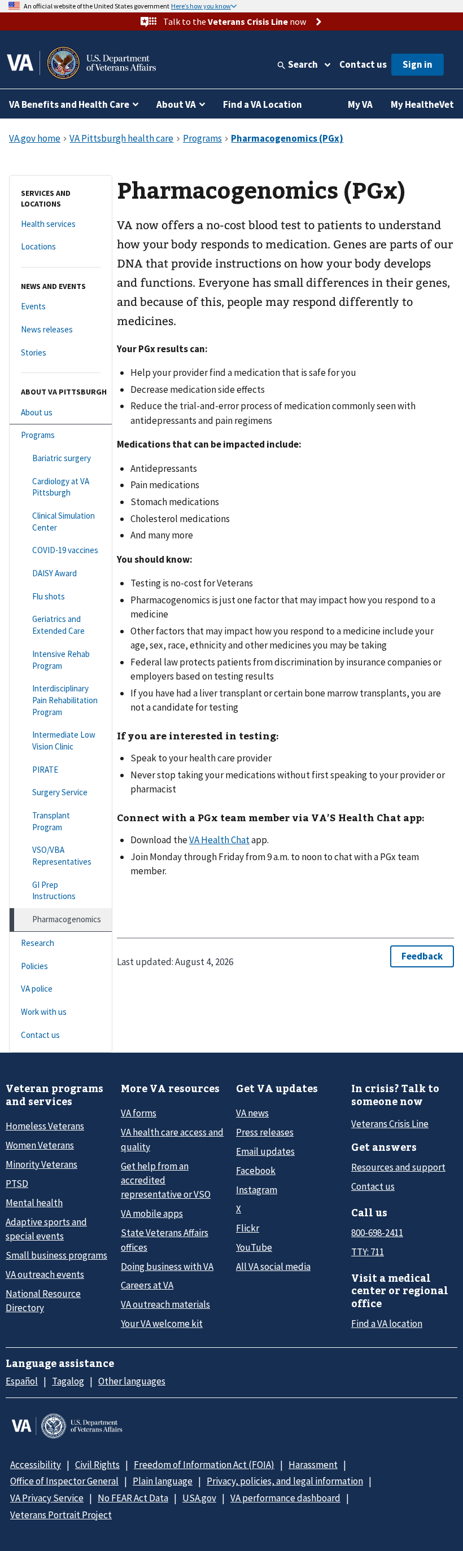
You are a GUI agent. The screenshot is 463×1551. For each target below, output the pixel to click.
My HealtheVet (422, 104)
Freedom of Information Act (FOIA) (204, 1464)
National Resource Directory (43, 1300)
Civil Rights (97, 1464)
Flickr (247, 1228)
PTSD (17, 1183)
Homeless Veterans (45, 1126)
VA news (252, 1113)
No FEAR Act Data (133, 1498)
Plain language (163, 1481)
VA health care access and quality (172, 1139)
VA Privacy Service (47, 1498)
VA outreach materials (165, 1304)
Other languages (131, 1381)
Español (22, 1381)
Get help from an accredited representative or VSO (166, 1180)
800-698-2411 (377, 1232)
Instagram (256, 1190)
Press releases (265, 1132)
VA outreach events (45, 1274)
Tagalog (68, 1381)
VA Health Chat (219, 840)
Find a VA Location (262, 104)
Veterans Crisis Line (390, 1124)
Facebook (256, 1170)
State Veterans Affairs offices (164, 1239)
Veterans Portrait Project (61, 1515)
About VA (176, 104)
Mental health (34, 1203)
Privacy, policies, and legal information (285, 1481)
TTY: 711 (367, 1252)
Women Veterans (40, 1145)
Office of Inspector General (64, 1481)
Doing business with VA (167, 1266)
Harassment (313, 1464)
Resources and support (398, 1167)
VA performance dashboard (285, 1498)
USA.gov (199, 1498)
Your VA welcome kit (162, 1323)
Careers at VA (147, 1285)
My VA (360, 104)
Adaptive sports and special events (46, 1229)
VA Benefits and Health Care (69, 104)
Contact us (363, 64)
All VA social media (273, 1266)
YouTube (254, 1247)
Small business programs (56, 1255)
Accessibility (35, 1464)
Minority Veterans (41, 1164)
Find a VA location (386, 1323)
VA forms (138, 1113)
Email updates (265, 1151)
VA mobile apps (152, 1213)
